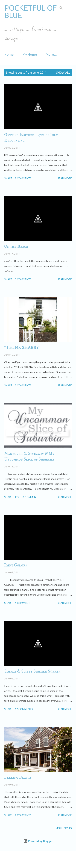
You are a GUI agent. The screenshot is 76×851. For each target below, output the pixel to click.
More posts (64, 827)
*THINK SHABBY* (22, 347)
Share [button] (8, 178)
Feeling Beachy (18, 777)
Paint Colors (15, 565)
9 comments (23, 178)
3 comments (23, 279)
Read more (64, 178)
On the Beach (16, 246)
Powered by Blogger (40, 841)
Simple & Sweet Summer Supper (32, 671)
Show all (63, 72)
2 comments (23, 385)
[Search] (61, 6)
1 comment (22, 602)
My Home (29, 54)
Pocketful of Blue (30, 11)
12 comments (24, 708)
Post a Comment (26, 496)
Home (9, 54)
